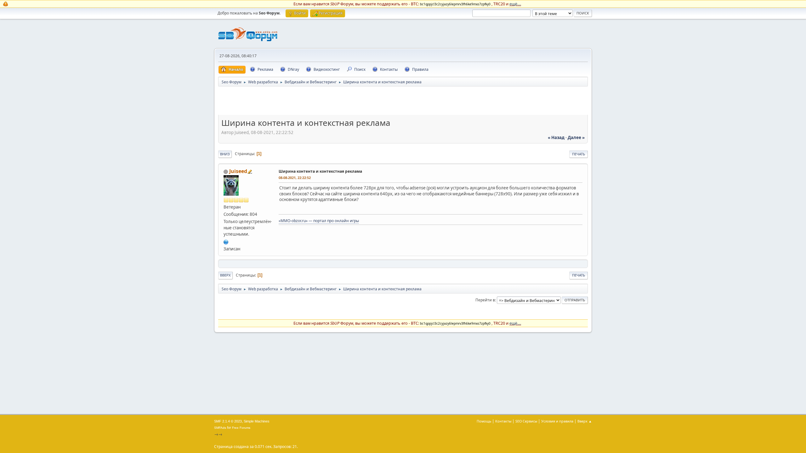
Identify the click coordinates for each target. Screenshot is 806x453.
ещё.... (515, 4)
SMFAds (220, 427)
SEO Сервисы (526, 421)
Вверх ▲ (584, 421)
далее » (576, 137)
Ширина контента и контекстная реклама (320, 171)
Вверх (225, 275)
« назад (556, 137)
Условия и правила (557, 421)
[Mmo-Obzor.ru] (226, 241)
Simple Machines (257, 421)
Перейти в (485, 300)
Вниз (225, 154)
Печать (578, 154)
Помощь (484, 421)
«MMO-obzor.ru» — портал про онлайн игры (319, 220)
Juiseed (238, 171)
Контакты (503, 421)
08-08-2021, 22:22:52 (295, 177)
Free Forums (241, 427)
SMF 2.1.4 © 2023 (228, 421)
